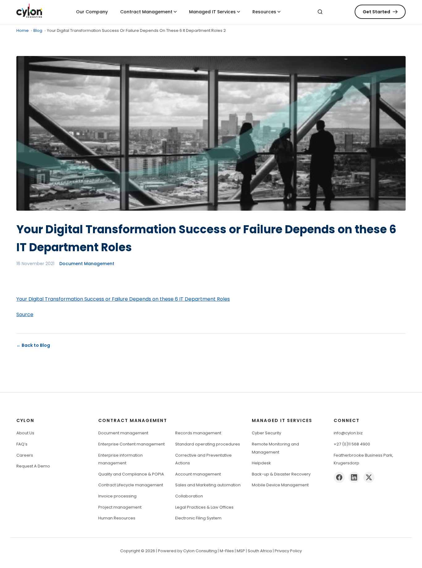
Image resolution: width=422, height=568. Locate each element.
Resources (264, 12)
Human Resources (116, 518)
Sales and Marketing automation (208, 485)
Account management (198, 474)
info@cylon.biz (348, 433)
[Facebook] (339, 477)
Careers (24, 455)
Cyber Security (266, 433)
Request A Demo (33, 466)
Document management (123, 433)
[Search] (320, 11)
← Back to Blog (33, 345)
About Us (25, 433)
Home (22, 30)
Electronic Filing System (198, 518)
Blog (37, 30)
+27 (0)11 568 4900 (352, 444)
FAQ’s (21, 444)
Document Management (86, 263)
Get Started (376, 12)
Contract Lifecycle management (130, 485)
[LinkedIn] (354, 477)
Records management (198, 433)
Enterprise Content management (131, 444)
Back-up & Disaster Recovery (281, 474)
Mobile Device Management (280, 485)
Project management (119, 507)
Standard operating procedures (207, 444)
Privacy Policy (288, 551)
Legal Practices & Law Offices (204, 507)
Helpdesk (261, 463)
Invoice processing (117, 496)
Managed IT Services (212, 12)
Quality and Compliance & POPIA (131, 474)
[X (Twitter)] (368, 477)
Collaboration (189, 496)
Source (24, 314)
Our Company (92, 12)
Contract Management (146, 12)
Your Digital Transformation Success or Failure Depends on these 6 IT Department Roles (123, 299)
